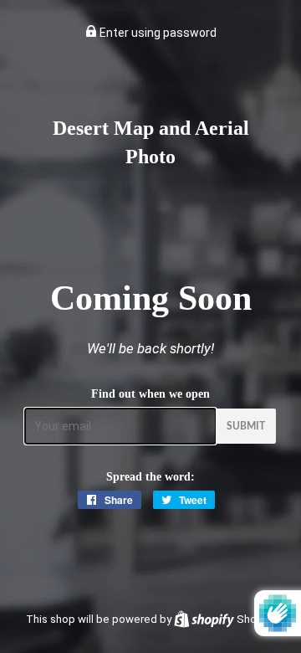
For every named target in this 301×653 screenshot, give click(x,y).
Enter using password (157, 32)
